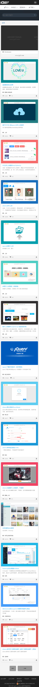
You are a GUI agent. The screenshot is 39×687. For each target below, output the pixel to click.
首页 (3, 23)
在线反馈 (33, 678)
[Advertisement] (14, 38)
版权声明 (19, 681)
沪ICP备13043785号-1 (10, 683)
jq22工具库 (11, 678)
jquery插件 (3, 678)
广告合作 (26, 678)
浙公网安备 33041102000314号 (26, 683)
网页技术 (19, 678)
